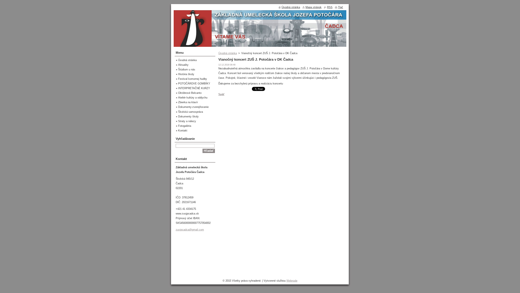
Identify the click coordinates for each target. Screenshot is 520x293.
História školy (186, 74)
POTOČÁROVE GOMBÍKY (194, 83)
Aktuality (183, 64)
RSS (330, 7)
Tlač (340, 7)
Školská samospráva (190, 111)
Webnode (291, 280)
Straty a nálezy (187, 121)
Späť (221, 94)
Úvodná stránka (227, 53)
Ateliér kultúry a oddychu (192, 97)
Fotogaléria (184, 125)
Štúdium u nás (186, 69)
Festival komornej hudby (192, 78)
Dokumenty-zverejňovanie (193, 106)
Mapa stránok (314, 7)
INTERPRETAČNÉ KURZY (194, 88)
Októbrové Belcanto (190, 92)
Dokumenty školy (188, 116)
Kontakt (182, 130)
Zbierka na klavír (188, 102)
